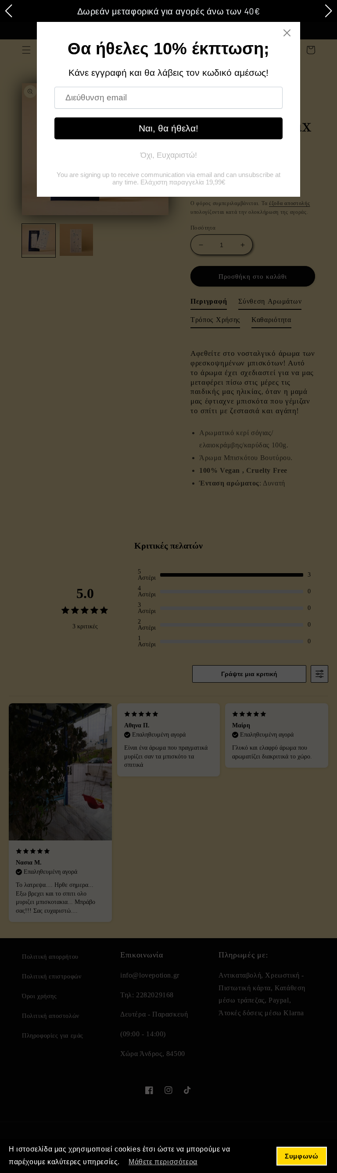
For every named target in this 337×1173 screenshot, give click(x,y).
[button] (8, 11)
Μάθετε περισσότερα (163, 1162)
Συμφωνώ (301, 1156)
